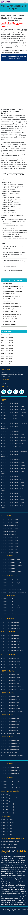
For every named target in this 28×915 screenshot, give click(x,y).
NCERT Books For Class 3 (10, 546)
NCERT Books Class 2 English (11, 770)
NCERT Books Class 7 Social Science (13, 667)
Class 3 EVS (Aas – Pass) (10, 752)
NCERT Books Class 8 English (11, 641)
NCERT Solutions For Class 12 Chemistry (14, 412)
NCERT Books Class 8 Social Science (13, 650)
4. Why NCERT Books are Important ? (12, 270)
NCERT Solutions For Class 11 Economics (15, 451)
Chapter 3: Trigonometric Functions (13, 289)
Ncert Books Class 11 (7, 361)
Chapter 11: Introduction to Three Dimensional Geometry (12, 315)
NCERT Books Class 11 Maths (11, 580)
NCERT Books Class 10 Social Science (14, 614)
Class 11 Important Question (10, 798)
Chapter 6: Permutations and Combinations (11, 300)
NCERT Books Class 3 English (11, 743)
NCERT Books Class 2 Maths (11, 767)
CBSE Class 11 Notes (9, 823)
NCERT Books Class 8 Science (11, 638)
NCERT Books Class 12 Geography (13, 571)
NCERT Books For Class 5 (10, 540)
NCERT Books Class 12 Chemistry (12, 565)
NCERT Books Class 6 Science (11, 677)
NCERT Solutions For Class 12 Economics (15, 423)
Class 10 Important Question (11, 801)
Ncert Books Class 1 (7, 335)
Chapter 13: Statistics (9, 321)
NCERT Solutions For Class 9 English (13, 485)
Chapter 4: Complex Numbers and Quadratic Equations (12, 292)
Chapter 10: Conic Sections (10, 311)
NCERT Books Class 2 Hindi (11, 773)
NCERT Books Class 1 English (11, 788)
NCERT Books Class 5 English (11, 699)
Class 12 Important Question (11, 795)
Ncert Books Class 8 (7, 353)
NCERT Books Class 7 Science (11, 661)
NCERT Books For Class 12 (11, 519)
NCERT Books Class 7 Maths (11, 658)
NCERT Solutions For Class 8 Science (13, 499)
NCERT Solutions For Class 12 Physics (14, 409)
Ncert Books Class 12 (7, 364)
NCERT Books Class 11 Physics (12, 583)
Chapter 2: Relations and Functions (13, 286)
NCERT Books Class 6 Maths (11, 674)
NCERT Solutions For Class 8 (11, 493)
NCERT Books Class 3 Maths (11, 740)
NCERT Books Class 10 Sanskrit (12, 611)
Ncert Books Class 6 (7, 348)
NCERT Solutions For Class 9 (11, 476)
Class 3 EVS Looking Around (11, 749)
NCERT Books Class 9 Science (11, 625)
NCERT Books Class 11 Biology (12, 589)
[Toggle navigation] (25, 1)
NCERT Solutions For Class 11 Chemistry (14, 440)
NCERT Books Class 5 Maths (11, 696)
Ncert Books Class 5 (7, 345)
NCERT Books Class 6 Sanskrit (11, 686)
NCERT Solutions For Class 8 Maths (13, 496)
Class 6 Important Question (10, 813)
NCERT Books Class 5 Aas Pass (12, 708)
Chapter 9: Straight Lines (10, 309)
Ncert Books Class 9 (7, 356)
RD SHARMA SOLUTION (10, 845)
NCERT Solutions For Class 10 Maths (13, 462)
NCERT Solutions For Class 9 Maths (13, 479)
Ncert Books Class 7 (7, 350)
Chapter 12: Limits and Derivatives (12, 319)
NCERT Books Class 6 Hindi (11, 683)
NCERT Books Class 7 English (11, 664)
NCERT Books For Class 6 (10, 537)
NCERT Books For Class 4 (10, 543)
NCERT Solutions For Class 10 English (14, 468)
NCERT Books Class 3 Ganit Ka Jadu (13, 755)
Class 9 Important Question (10, 804)
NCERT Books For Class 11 (10, 522)
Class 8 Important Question (10, 807)
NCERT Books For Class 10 (10, 525)
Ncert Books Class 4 (7, 343)
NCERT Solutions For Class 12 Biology (14, 416)
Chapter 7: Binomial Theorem (11, 303)
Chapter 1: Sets (7, 283)
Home (4, 383)
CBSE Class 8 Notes (8, 829)
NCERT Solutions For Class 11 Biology (14, 443)
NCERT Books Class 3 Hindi (11, 746)
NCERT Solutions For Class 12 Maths (13, 406)
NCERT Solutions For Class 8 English (13, 502)
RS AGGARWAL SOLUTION (11, 841)
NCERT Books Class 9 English (11, 628)
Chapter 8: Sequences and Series (12, 306)
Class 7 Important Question (10, 810)
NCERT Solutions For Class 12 (11, 403)
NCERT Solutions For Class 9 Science (13, 482)
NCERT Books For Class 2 (10, 549)
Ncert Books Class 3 (7, 340)
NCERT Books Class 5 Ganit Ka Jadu (13, 711)
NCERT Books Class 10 (9, 599)
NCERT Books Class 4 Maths (11, 718)
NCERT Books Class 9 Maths (11, 622)
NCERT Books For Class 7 (10, 534)
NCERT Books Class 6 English (11, 680)
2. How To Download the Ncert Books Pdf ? (12, 261)
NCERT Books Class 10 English (12, 605)
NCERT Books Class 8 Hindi (11, 644)
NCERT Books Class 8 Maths (11, 635)
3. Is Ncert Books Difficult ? (9, 266)
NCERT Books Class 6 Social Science (13, 689)
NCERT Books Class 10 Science (12, 602)
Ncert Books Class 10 (7, 358)
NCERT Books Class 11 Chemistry (12, 586)
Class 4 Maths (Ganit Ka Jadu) (11, 733)
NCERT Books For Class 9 (10, 528)
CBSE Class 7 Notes (8, 832)
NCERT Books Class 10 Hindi (11, 608)
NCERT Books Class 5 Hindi (11, 702)
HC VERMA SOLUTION (9, 848)
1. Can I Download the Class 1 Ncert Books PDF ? (12, 247)
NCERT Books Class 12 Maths (11, 559)
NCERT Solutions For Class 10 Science (14, 465)
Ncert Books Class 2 (7, 337)
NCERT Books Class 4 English (11, 721)
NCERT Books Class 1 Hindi (11, 782)
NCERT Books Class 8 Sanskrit (11, 647)
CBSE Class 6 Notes (8, 835)
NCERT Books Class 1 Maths (11, 785)
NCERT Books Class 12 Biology (12, 568)
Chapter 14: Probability (9, 324)
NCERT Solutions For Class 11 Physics (14, 437)
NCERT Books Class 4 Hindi (11, 724)
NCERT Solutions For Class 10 (11, 459)
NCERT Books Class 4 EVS (11, 727)
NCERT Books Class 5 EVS (11, 705)
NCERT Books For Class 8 (10, 531)
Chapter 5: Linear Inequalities (11, 296)
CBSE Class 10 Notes (9, 826)
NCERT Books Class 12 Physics (12, 562)
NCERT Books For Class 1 (10, 552)
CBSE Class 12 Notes (9, 820)
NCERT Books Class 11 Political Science (14, 592)
